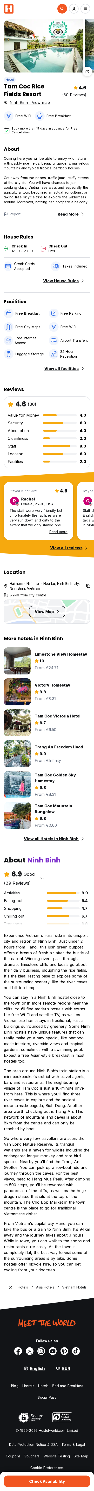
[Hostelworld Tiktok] (76, 1351)
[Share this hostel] (87, 71)
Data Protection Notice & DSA (33, 1444)
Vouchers (32, 1456)
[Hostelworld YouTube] (53, 1351)
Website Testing (57, 1456)
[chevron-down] (42, 878)
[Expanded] (10, 1287)
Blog (14, 1386)
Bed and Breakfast (67, 1386)
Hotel (10, 79)
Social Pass (47, 1397)
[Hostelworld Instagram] (41, 1351)
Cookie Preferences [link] (47, 1468)
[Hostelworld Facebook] (18, 1351)
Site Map (81, 1456)
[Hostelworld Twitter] (30, 1351)
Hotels (43, 1386)
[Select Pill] (62, 9)
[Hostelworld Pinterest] (64, 1351)
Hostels (28, 1386)
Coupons (13, 1456)
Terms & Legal (73, 1444)
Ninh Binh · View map (30, 102)
